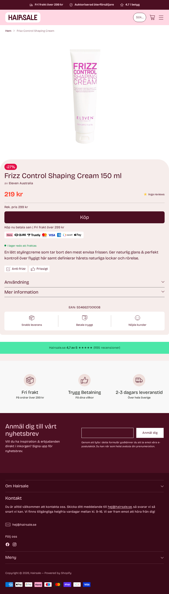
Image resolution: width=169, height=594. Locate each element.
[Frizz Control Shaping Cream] (84, 95)
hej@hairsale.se (120, 507)
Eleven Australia (21, 183)
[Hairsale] (22, 17)
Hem (8, 30)
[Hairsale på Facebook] (7, 545)
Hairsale (35, 573)
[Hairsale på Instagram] (14, 545)
